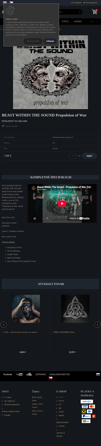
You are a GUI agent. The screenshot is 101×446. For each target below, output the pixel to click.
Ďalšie (92, 21)
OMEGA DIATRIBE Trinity (63, 332)
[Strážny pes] (50, 126)
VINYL (65, 21)
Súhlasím (50, 41)
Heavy (34, 411)
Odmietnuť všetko (33, 41)
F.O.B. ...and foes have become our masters (20, 332)
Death (39, 397)
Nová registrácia (91, 3)
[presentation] (3, 325)
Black (34, 397)
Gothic (34, 404)
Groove (34, 407)
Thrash (34, 414)
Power (40, 411)
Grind (40, 404)
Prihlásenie (78, 3)
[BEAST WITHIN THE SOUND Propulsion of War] (50, 72)
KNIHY (78, 21)
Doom (34, 400)
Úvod (1, 29)
